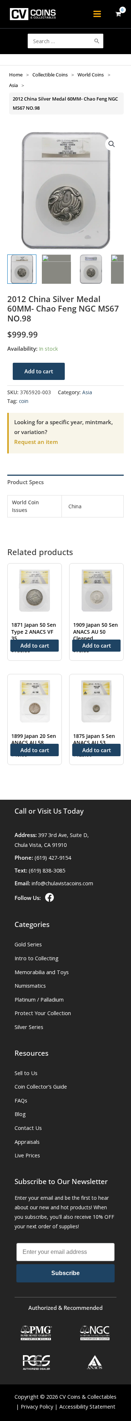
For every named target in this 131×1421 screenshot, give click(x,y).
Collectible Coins (50, 74)
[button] (111, 144)
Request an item (36, 441)
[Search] (97, 41)
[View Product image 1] (21, 269)
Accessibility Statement (87, 1406)
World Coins (91, 74)
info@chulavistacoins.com (62, 883)
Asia (13, 85)
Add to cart (38, 371)
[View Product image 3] (91, 269)
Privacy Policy (37, 1406)
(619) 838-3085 (47, 870)
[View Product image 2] (56, 269)
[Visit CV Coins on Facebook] (49, 897)
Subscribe (65, 1273)
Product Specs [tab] (25, 482)
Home (16, 74)
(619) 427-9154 (53, 857)
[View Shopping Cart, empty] (118, 14)
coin (23, 400)
